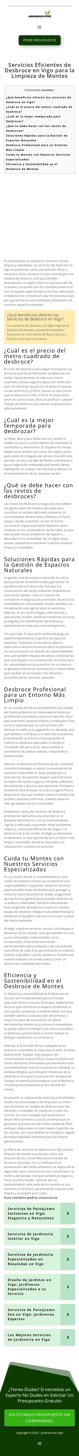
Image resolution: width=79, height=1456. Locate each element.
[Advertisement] (39, 215)
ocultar (48, 90)
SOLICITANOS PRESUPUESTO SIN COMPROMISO (39, 1417)
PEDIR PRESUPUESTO (39, 40)
